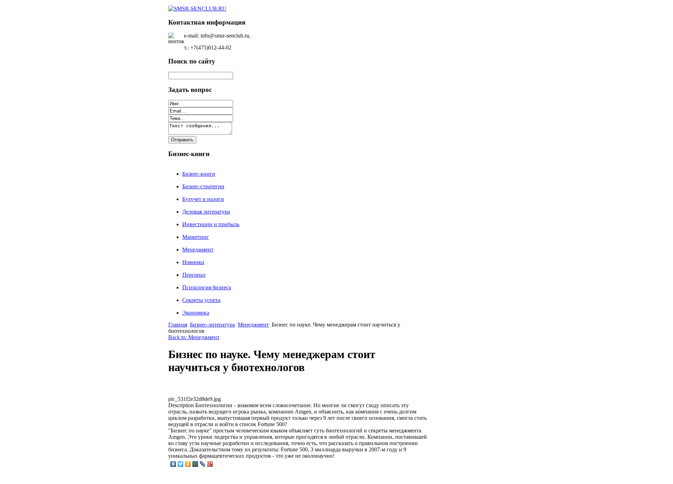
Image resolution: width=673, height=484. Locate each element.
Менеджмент (197, 250)
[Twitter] (180, 464)
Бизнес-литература (212, 325)
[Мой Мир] (195, 464)
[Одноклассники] (188, 464)
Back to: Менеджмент (193, 337)
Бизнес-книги (198, 174)
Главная (177, 325)
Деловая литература (206, 212)
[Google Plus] (210, 464)
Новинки (193, 262)
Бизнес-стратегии (203, 186)
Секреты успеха (201, 300)
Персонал (193, 275)
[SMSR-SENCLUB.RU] (197, 9)
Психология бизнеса (206, 287)
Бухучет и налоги (203, 199)
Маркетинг (195, 237)
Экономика (195, 313)
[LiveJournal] (202, 464)
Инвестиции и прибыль (210, 224)
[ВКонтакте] (173, 464)
